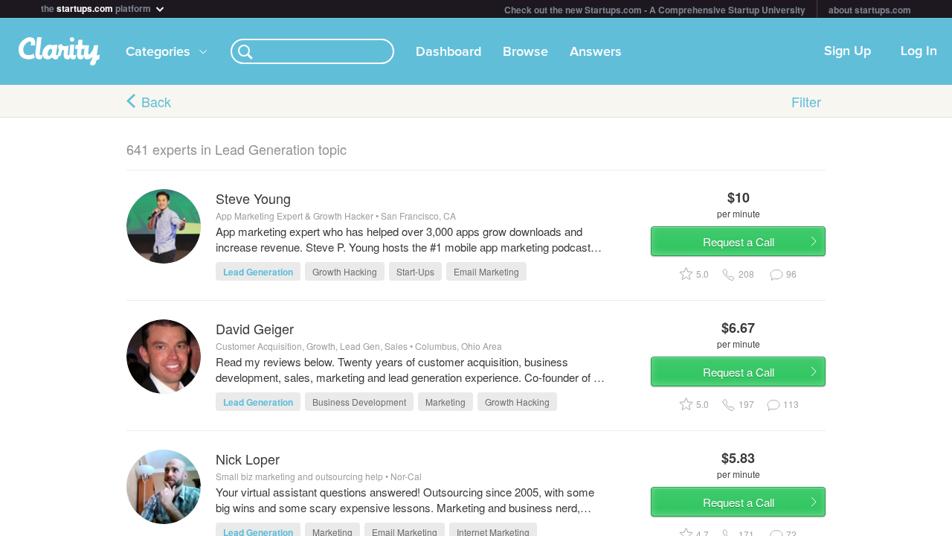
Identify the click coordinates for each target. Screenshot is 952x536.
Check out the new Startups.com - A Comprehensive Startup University (654, 9)
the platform (97, 7)
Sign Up (847, 51)
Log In (919, 51)
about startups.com (870, 9)
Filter (806, 101)
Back (156, 101)
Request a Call (738, 241)
